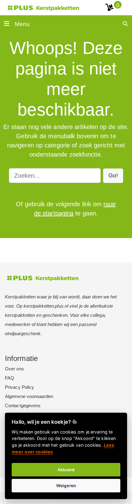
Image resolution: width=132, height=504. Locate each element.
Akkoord (66, 469)
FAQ (9, 378)
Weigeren (66, 485)
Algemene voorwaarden (29, 396)
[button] (113, 176)
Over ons (14, 368)
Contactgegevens (23, 405)
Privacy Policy (19, 387)
